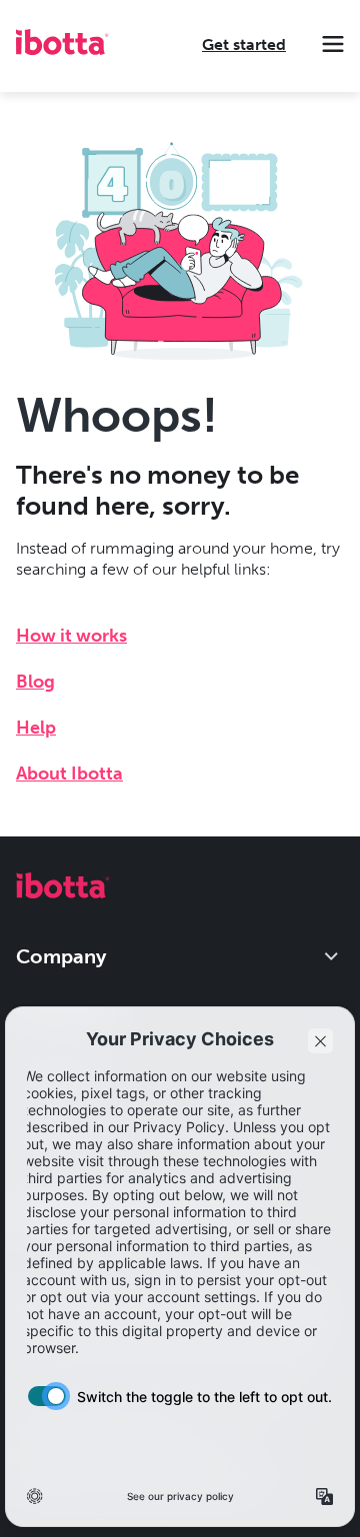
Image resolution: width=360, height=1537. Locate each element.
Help (36, 728)
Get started (244, 44)
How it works (71, 636)
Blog (35, 682)
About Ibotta (69, 773)
